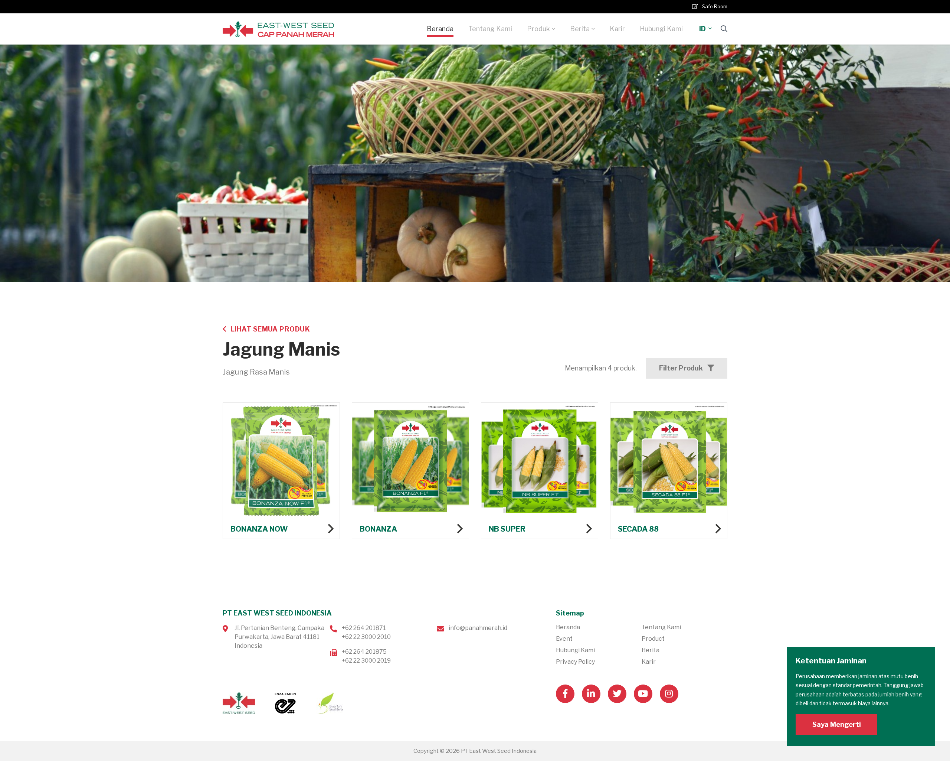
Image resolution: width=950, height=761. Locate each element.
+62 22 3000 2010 (366, 636)
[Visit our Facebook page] (565, 694)
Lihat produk (281, 471)
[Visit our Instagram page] (669, 694)
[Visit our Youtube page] (643, 694)
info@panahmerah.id (478, 627)
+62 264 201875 (364, 651)
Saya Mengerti (836, 724)
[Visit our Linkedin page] (591, 694)
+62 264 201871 (364, 627)
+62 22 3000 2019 (366, 660)
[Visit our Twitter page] (617, 694)
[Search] (724, 29)
